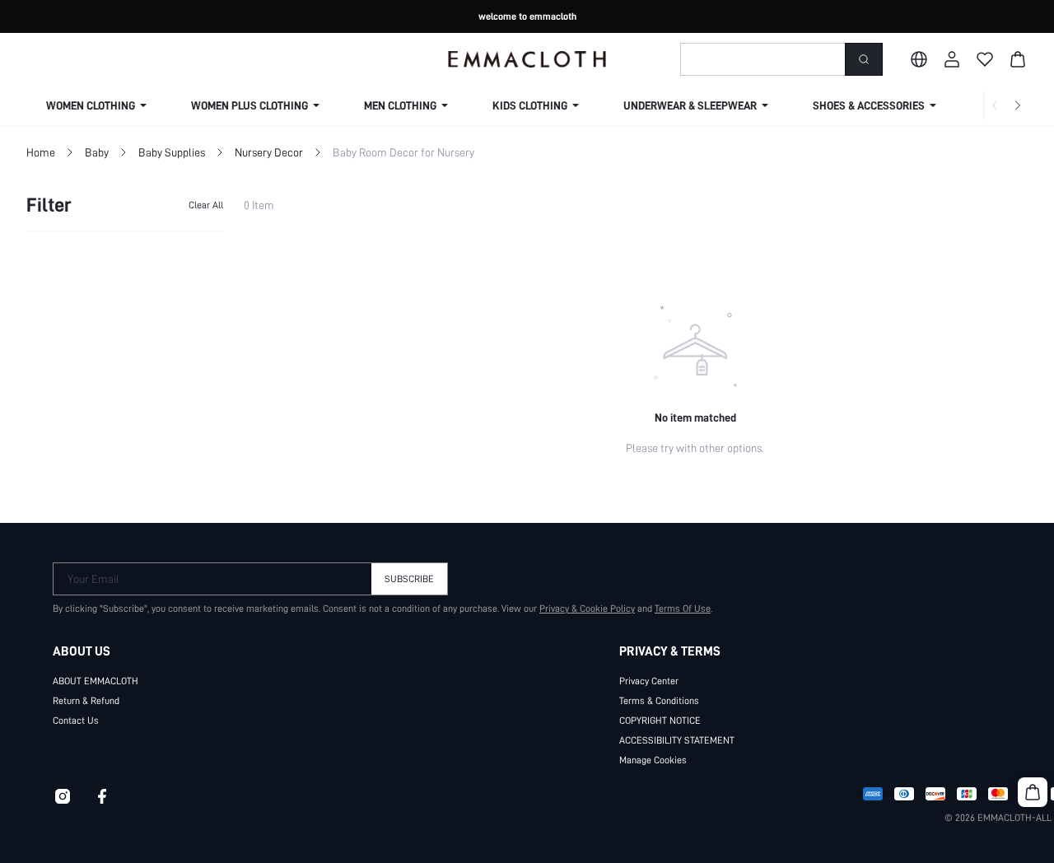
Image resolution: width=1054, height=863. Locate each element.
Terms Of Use (683, 608)
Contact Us (76, 720)
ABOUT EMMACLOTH (95, 681)
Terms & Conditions (659, 701)
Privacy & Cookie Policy (587, 608)
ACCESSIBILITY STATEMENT (677, 740)
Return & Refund (86, 701)
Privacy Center (649, 681)
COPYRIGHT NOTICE (660, 720)
